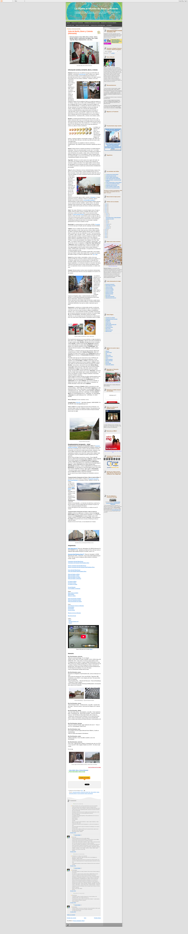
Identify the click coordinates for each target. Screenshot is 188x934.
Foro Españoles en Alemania (74, 588)
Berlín (70, 620)
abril (107, 220)
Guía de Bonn (71, 608)
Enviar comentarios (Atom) (79, 920)
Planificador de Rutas (109, 293)
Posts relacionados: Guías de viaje (76, 771)
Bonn (89, 792)
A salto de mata (108, 323)
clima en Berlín (93, 792)
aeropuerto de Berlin (76, 792)
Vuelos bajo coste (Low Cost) (111, 297)
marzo (107, 216)
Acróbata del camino (109, 327)
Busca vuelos (108, 295)
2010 (106, 206)
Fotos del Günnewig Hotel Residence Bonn (77, 571)
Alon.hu (107, 357)
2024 (106, 236)
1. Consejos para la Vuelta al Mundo (112, 174)
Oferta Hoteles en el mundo (110, 285)
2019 (106, 234)
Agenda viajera (108, 355)
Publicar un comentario (71, 914)
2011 (106, 208)
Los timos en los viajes (110, 218)
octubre (107, 225)
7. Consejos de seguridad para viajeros (112, 183)
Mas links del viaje (72, 615)
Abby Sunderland (109, 325)
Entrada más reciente (71, 917)
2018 (106, 233)
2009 (106, 205)
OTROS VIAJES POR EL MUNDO (82, 25)
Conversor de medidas (110, 289)
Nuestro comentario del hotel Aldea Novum (77, 565)
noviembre (108, 226)
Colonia (70, 622)
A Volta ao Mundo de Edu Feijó (111, 324)
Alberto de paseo (109, 331)
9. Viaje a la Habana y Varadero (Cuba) (112, 186)
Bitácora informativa (109, 360)
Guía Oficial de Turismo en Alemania (76, 605)
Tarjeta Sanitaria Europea (78, 214)
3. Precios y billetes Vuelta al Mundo (112, 177)
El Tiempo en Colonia (72, 584)
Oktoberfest (93, 197)
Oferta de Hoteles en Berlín (74, 574)
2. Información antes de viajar (111, 175)
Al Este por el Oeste (109, 329)
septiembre (108, 224)
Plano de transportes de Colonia (75, 601)
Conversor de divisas (109, 288)
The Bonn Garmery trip (73, 621)
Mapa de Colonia (72, 595)
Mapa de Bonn (71, 594)
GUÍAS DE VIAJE (70, 25)
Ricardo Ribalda (77, 868)
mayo (107, 221)
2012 (106, 209)
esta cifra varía (82, 74)
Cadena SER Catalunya (110, 364)
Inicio (85, 917)
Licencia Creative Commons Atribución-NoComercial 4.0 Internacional (113, 503)
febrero (107, 214)
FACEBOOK (109, 25)
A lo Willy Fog (108, 321)
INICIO (68, 22)
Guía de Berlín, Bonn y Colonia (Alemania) (113, 217)
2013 (106, 210)
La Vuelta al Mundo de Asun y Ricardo (96, 8)
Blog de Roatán (108, 363)
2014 (106, 212)
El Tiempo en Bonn (72, 582)
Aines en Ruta (108, 328)
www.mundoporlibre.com (116, 509)
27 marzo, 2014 (73, 902)
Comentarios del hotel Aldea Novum (75, 561)
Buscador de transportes (110, 284)
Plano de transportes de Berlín (75, 598)
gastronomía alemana (73, 793)
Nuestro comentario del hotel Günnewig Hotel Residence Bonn (81, 567)
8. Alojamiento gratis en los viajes (111, 185)
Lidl (93, 254)
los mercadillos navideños (89, 200)
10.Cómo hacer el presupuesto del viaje (113, 187)
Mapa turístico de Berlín (73, 592)
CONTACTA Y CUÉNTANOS (77, 22)
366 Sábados (108, 320)
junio (107, 222)
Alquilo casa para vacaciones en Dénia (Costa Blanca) (112, 130)
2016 (106, 230)
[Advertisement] (110, 305)
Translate (113, 53)
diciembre (108, 228)
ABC (106, 353)
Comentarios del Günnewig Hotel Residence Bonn (78, 562)
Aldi (96, 254)
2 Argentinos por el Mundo (110, 317)
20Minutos (107, 351)
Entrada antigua (97, 917)
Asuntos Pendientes (109, 359)
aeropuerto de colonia (84, 792)
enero (107, 213)
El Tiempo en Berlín (72, 581)
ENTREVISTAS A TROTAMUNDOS (98, 25)
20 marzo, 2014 (73, 832)
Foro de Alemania (71, 587)
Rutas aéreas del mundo (110, 296)
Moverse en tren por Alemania (74, 612)
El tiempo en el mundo (109, 292)
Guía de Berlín (71, 607)
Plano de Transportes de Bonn (74, 600)
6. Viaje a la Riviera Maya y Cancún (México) (114, 182)
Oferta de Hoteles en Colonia (74, 577)
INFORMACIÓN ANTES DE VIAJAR (92, 22)
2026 (106, 237)
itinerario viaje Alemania (89, 793)
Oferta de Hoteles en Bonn (73, 575)
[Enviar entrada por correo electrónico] (84, 790)
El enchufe (97, 224)
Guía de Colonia (71, 610)
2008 (106, 204)
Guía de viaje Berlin (80, 793)
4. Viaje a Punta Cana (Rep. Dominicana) (113, 178)
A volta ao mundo (109, 352)
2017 (106, 232)
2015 (106, 229)
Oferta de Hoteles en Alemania (74, 578)
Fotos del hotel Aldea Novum (74, 570)
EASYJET (78, 402)
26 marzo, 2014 (73, 865)
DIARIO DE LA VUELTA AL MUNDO (108, 22)
